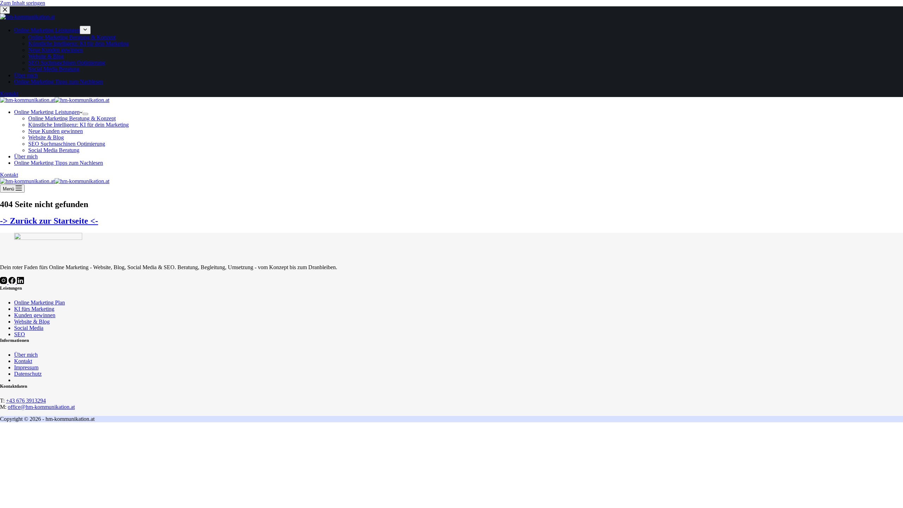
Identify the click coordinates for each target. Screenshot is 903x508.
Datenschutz (28, 374)
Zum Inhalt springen (22, 3)
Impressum (26, 367)
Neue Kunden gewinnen (55, 131)
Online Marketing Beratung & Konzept (72, 118)
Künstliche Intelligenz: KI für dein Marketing (78, 125)
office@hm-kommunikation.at (41, 407)
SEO (19, 334)
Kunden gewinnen (34, 315)
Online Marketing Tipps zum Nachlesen (58, 163)
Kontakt (9, 175)
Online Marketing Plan (39, 303)
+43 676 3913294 (26, 401)
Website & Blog (46, 137)
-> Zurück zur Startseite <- (49, 220)
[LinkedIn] (20, 282)
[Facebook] (12, 282)
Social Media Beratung (53, 150)
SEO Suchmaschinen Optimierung (66, 144)
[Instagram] (4, 282)
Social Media (28, 328)
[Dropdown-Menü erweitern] (85, 114)
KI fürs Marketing (34, 309)
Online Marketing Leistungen (47, 112)
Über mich (26, 156)
